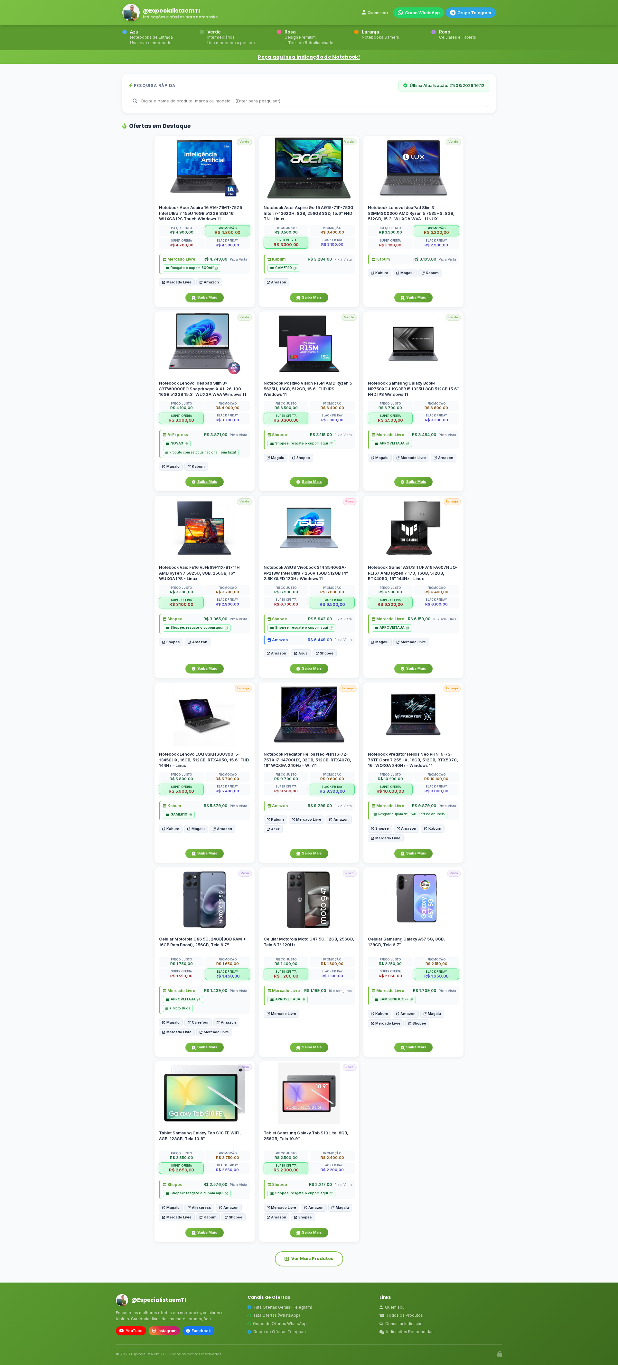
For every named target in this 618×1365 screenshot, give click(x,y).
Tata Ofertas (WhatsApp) (276, 1315)
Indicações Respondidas (410, 1331)
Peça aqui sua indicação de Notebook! (309, 57)
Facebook (201, 1330)
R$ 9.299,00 (319, 805)
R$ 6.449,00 (319, 639)
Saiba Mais (207, 297)
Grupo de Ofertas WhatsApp (280, 1323)
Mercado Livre (180, 259)
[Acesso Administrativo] (499, 1354)
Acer (275, 829)
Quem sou (378, 12)
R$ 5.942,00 (320, 618)
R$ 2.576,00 (215, 1184)
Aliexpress (201, 1207)
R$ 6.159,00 (419, 618)
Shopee (279, 434)
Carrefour (200, 1022)
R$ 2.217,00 (320, 1184)
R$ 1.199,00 (315, 990)
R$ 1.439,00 (215, 990)
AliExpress (177, 434)
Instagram (166, 1330)
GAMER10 (283, 268)
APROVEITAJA (392, 443)
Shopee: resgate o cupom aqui (301, 443)
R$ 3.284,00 (319, 259)
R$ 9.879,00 (424, 805)
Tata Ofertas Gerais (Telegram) (282, 1307)
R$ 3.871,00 (215, 434)
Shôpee (174, 1184)
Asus (303, 653)
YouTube (134, 1330)
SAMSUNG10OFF (393, 999)
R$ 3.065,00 (215, 618)
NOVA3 (177, 443)
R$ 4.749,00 (215, 259)
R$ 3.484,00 (424, 434)
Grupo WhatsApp (422, 12)
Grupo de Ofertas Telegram (279, 1331)
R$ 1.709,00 (424, 990)
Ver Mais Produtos (312, 1258)
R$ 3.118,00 (321, 434)
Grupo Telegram (474, 12)
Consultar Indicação (404, 1323)
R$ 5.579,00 (215, 805)
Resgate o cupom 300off (192, 268)
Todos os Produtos (404, 1315)
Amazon (211, 282)
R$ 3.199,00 (424, 259)
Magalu (407, 273)
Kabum (278, 259)
